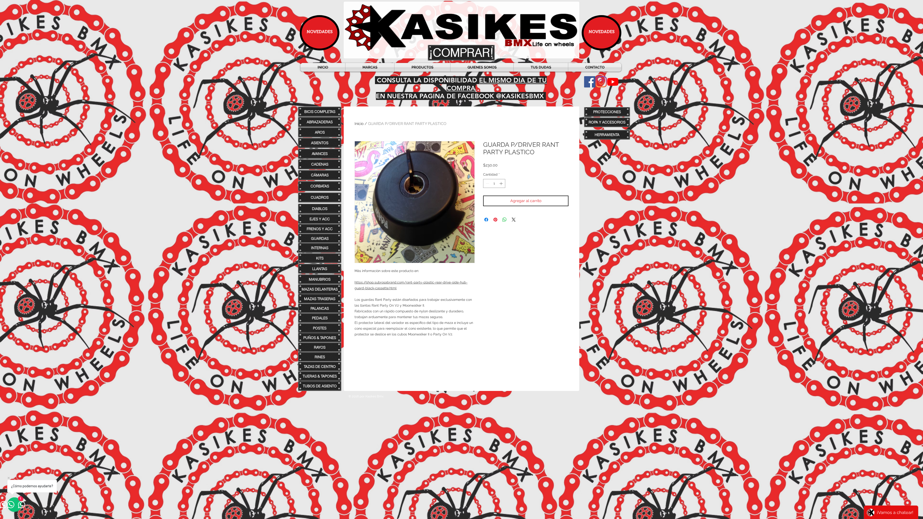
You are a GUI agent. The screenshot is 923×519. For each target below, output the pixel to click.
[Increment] (502, 183)
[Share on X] (514, 219)
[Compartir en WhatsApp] (504, 219)
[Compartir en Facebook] (486, 219)
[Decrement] (487, 183)
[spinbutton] (494, 183)
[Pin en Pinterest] (495, 219)
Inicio (359, 123)
